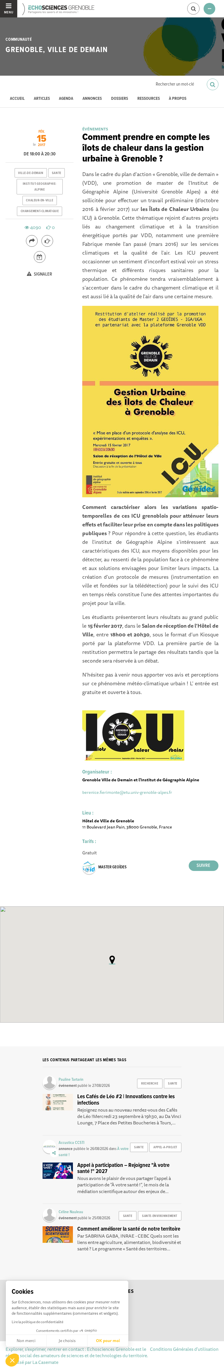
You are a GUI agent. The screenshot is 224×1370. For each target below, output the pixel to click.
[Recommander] (47, 241)
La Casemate (45, 1362)
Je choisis (67, 1340)
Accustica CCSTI (71, 1142)
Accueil (17, 99)
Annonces (92, 99)
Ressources (148, 99)
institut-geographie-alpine (40, 187)
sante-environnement (159, 1216)
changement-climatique (40, 211)
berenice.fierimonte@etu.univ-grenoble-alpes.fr (127, 792)
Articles (42, 99)
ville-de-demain (30, 173)
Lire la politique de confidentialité (37, 1322)
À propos (177, 99)
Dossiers (119, 99)
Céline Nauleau (71, 1212)
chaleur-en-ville (39, 200)
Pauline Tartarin (71, 1079)
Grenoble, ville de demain (57, 50)
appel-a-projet (165, 1147)
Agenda (66, 99)
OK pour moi (108, 1340)
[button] (12, 1360)
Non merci (26, 1340)
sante (56, 173)
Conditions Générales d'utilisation (184, 1349)
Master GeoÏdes (112, 867)
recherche (149, 1084)
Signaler (42, 274)
